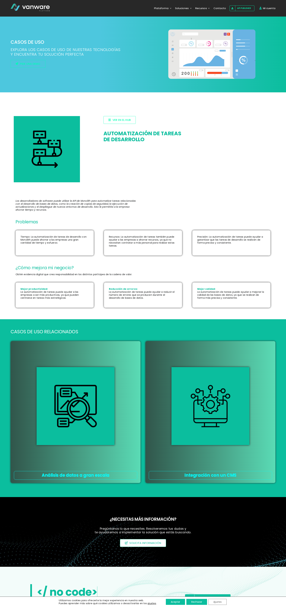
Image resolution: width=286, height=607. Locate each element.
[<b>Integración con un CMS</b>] (210, 406)
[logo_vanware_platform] (30, 7)
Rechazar (196, 602)
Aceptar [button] (175, 602)
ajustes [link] (151, 603)
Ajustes (217, 602)
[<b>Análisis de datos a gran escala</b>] (76, 406)
